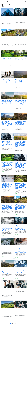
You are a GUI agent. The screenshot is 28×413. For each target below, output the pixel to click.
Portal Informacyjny (5, 1)
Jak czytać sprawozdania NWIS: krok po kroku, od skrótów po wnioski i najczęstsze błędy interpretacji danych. (6, 143)
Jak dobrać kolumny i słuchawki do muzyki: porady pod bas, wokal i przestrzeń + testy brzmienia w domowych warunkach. (20, 123)
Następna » (15, 323)
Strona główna (25, 1)
